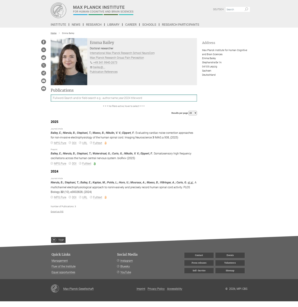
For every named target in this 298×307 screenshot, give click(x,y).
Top (61, 240)
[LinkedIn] (43, 49)
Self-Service (199, 270)
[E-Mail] (43, 80)
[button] (124, 106)
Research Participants (180, 24)
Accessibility (174, 288)
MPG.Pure (60, 143)
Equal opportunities (63, 272)
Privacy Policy (156, 288)
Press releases (199, 262)
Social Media (127, 254)
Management (60, 260)
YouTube (125, 272)
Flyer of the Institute (64, 266)
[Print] (43, 88)
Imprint (141, 288)
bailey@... (99, 67)
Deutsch (218, 9)
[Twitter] (43, 65)
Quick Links (61, 254)
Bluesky (125, 266)
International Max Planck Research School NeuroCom (122, 53)
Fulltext (97, 143)
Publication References (104, 71)
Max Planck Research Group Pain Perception (117, 57)
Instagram (126, 260)
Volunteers (230, 262)
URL (84, 143)
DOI (74, 143)
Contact (199, 255)
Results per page (179, 113)
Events (230, 255)
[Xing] (43, 73)
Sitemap (230, 270)
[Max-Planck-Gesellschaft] (57, 289)
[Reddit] (43, 57)
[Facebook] (43, 42)
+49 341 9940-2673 (105, 62)
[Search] (246, 9)
